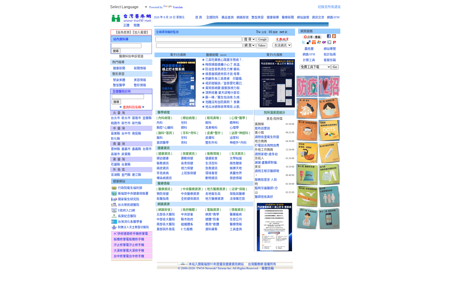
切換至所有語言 (329, 7)
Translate (178, 7)
